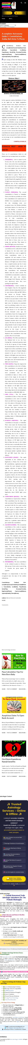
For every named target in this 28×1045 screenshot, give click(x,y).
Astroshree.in (6, 957)
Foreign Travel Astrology (11, 998)
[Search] (21, 3)
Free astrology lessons (13, 598)
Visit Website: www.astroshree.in (14, 1028)
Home (3, 18)
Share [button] (3, 600)
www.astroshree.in (14, 944)
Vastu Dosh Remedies (10, 999)
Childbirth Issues (9, 990)
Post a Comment (12, 689)
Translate (12, 27)
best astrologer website (16, 1039)
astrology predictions (18, 1017)
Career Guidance (13, 13)
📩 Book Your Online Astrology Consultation (14, 879)
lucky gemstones (9, 959)
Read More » (22, 689)
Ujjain (18, 1021)
